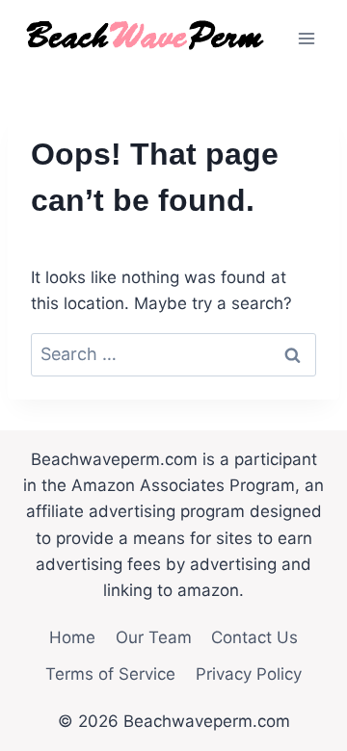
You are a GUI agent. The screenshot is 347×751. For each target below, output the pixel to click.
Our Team (154, 637)
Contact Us (254, 637)
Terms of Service (110, 674)
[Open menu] (306, 38)
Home (72, 637)
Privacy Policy (249, 674)
